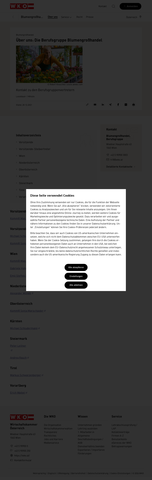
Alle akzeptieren (76, 267)
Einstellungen (76, 276)
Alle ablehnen (76, 285)
